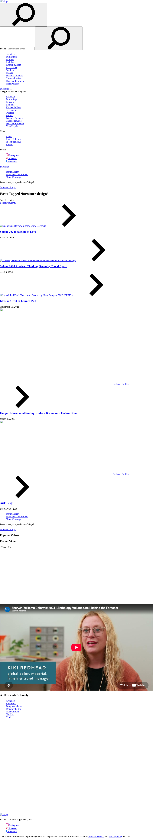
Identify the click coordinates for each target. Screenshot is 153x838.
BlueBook (11, 703)
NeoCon (10, 714)
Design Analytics (14, 706)
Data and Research (15, 81)
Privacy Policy (115, 836)
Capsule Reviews (14, 78)
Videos (9, 144)
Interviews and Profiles (17, 174)
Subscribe (4, 89)
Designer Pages (13, 709)
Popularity (11, 203)
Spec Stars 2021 (13, 142)
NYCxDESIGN (66, 295)
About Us (10, 54)
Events (9, 136)
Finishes (10, 59)
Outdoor (10, 70)
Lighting (10, 62)
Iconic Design (12, 172)
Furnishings (11, 56)
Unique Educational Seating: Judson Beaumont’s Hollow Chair (39, 413)
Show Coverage (13, 177)
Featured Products (14, 75)
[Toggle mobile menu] (11, 89)
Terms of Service (96, 836)
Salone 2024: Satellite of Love (18, 231)
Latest (3, 203)
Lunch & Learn (13, 139)
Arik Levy (6, 502)
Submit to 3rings (8, 187)
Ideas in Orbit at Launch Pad (18, 301)
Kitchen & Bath (13, 65)
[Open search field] (23, 15)
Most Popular (12, 83)
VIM (8, 717)
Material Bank (12, 711)
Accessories (11, 67)
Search (3, 48)
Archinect (10, 701)
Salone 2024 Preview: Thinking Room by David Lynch (33, 266)
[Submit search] (58, 38)
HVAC (9, 73)
